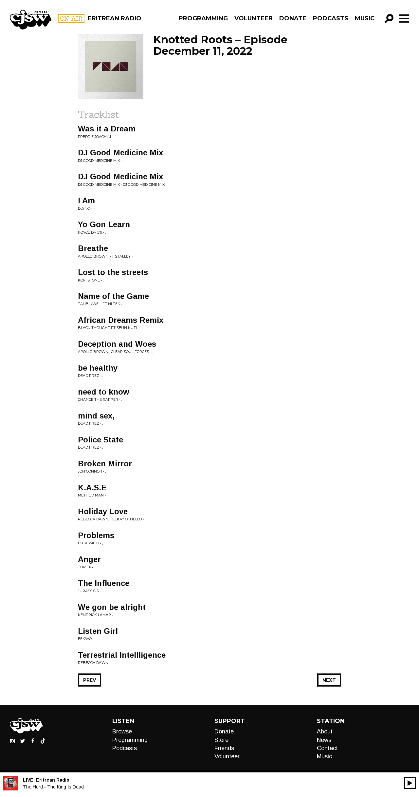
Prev (89, 680)
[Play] (410, 783)
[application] (410, 783)
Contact (327, 748)
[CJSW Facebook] (32, 740)
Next (329, 680)
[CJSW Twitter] (22, 740)
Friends (224, 748)
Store (221, 740)
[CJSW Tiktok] (43, 740)
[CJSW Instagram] (12, 740)
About (325, 731)
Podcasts (330, 18)
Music (364, 18)
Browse (122, 731)
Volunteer (253, 18)
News (324, 740)
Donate (292, 18)
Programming (203, 18)
